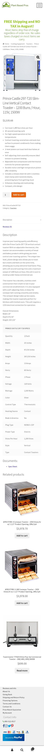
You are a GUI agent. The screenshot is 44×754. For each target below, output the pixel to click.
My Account (7, 713)
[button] (38, 57)
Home (7, 44)
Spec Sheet (12, 466)
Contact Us (7, 706)
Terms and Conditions (11, 703)
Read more (22, 670)
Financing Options (10, 700)
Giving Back (7, 694)
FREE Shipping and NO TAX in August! (22, 23)
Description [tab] (7, 220)
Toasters (29, 44)
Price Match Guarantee (12, 709)
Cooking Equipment (18, 44)
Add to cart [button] (22, 535)
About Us (6, 691)
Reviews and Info (9, 688)
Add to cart (18, 194)
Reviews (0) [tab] (7, 226)
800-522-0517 (9, 721)
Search (22, 750)
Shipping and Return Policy (13, 697)
